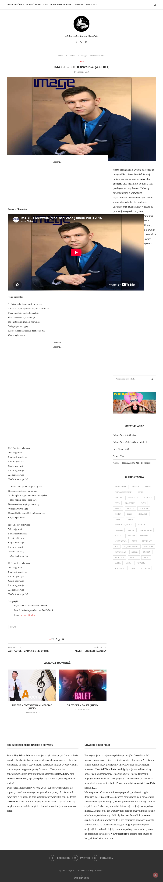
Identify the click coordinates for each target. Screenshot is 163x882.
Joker (130, 519)
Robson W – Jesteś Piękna (124, 435)
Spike (128, 563)
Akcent (135, 487)
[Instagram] (86, 42)
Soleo (146, 557)
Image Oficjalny (28, 615)
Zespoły (79, 5)
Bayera (118, 498)
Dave (143, 503)
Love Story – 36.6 (121, 449)
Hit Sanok (142, 514)
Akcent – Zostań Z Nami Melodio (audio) (132, 463)
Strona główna (15, 5)
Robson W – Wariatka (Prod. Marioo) (130, 442)
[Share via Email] (63, 639)
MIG (116, 546)
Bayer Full (133, 498)
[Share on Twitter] (59, 639)
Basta (140, 492)
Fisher (118, 514)
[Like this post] (52, 639)
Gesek (129, 514)
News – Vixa (118, 456)
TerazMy (141, 563)
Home (60, 55)
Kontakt (90, 5)
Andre (148, 487)
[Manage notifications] (155, 875)
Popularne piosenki (61, 5)
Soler (117, 563)
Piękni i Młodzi (131, 546)
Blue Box (148, 498)
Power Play (120, 552)
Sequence (119, 557)
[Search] (154, 4)
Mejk (134, 541)
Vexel (132, 568)
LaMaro (119, 530)
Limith (131, 530)
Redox (134, 552)
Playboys (148, 546)
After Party (120, 487)
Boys (117, 503)
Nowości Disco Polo (37, 5)
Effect (118, 508)
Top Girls (119, 568)
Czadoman (130, 503)
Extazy (130, 508)
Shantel (134, 557)
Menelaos (147, 541)
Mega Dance (121, 541)
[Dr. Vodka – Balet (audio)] (82, 685)
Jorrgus (141, 525)
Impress (118, 519)
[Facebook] (76, 42)
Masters (144, 536)
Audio (72, 55)
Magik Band (146, 530)
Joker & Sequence (123, 525)
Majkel (118, 536)
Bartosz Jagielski (123, 492)
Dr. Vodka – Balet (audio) (83, 705)
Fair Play (143, 508)
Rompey (146, 552)
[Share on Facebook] (56, 639)
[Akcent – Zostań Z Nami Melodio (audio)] (32, 685)
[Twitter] (81, 42)
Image (13, 627)
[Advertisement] (57, 184)
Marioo (131, 536)
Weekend (145, 568)
